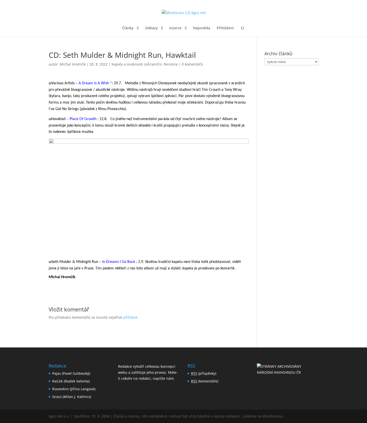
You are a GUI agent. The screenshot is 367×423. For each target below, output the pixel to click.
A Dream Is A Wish (94, 83)
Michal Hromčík (73, 64)
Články (128, 28)
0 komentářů (192, 64)
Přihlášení (225, 28)
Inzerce (175, 28)
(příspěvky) (203, 373)
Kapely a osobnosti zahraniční (137, 64)
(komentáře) (204, 381)
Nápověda (201, 28)
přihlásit (130, 317)
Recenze (171, 64)
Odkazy (151, 28)
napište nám (163, 378)
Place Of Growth (83, 119)
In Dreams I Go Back (118, 262)
